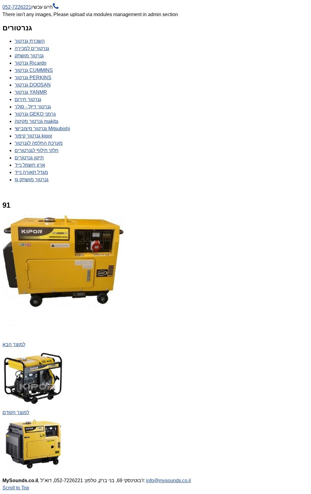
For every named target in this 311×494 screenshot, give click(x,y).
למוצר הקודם (15, 412)
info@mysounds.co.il (168, 480)
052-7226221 (30, 7)
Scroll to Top (15, 487)
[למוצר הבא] (63, 334)
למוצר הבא (13, 344)
